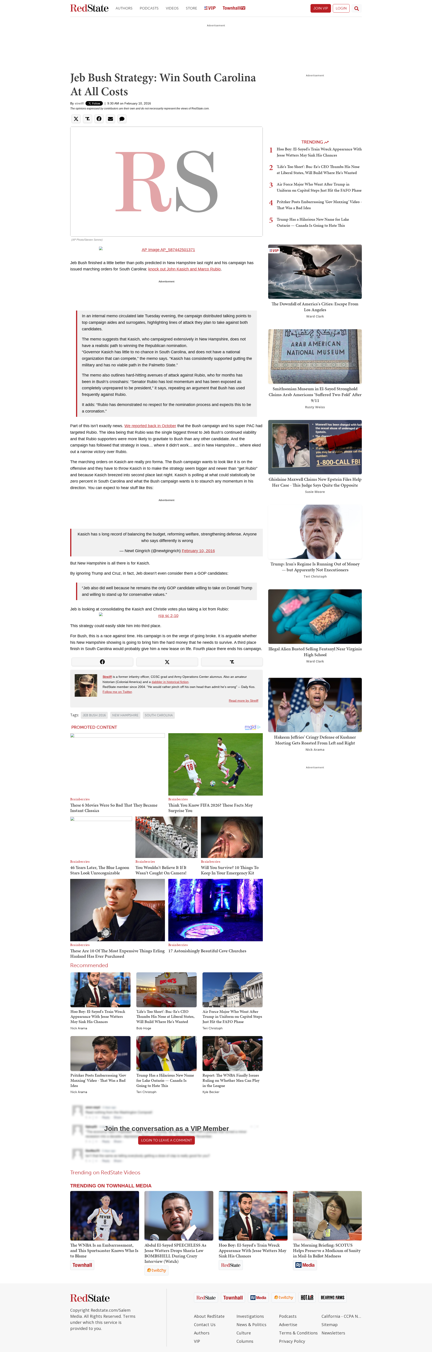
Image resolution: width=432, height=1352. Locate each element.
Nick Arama (78, 1028)
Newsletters (333, 1333)
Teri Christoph (212, 1028)
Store (191, 8)
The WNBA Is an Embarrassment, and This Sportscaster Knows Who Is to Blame (104, 1250)
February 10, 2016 (198, 551)
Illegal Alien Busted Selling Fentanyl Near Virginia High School (315, 652)
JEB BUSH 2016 (94, 715)
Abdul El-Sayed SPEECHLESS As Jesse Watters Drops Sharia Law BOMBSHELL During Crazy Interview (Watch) (175, 1253)
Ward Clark (315, 316)
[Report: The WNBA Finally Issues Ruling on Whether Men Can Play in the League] (232, 1053)
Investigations (250, 1316)
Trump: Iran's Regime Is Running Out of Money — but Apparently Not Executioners (315, 567)
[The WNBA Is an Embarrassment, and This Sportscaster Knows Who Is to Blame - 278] (104, 1216)
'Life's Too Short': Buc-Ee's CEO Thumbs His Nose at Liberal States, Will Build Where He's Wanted (165, 1016)
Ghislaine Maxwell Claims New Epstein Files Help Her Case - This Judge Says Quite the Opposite (315, 482)
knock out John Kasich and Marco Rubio (184, 269)
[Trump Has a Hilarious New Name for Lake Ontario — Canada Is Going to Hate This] (166, 1053)
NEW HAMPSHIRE (125, 715)
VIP (197, 1341)
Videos (172, 8)
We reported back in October (150, 426)
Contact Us (205, 1324)
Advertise (288, 1324)
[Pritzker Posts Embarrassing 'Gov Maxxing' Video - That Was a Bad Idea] (100, 1053)
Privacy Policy (292, 1341)
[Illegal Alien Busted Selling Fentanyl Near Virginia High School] (315, 616)
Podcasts (149, 8)
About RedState (209, 1316)
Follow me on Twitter (117, 692)
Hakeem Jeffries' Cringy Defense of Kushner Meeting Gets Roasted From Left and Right (315, 740)
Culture (243, 1333)
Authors (124, 8)
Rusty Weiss (315, 407)
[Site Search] (356, 8)
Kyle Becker (210, 1092)
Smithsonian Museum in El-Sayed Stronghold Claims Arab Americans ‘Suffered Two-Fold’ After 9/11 (315, 395)
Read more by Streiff (243, 700)
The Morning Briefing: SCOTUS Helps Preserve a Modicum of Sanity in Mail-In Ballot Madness (326, 1250)
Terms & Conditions (298, 1333)
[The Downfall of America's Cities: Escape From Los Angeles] (315, 271)
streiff (79, 103)
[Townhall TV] (234, 8)
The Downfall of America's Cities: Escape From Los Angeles (315, 307)
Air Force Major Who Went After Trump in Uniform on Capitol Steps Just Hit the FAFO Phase (232, 1016)
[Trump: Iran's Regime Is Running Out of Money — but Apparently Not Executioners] (315, 531)
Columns (244, 1341)
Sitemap (330, 1324)
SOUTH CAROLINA (159, 715)
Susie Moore (315, 492)
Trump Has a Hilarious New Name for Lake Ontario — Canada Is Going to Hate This (165, 1080)
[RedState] (89, 8)
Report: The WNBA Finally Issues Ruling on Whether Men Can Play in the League (230, 1080)
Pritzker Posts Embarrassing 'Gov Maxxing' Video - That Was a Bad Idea (98, 1080)
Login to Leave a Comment (166, 1140)
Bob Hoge (143, 1028)
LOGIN (341, 8)
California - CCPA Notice (342, 1316)
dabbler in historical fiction (170, 682)
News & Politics (251, 1324)
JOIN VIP (320, 8)
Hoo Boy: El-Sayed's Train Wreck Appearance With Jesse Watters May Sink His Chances (97, 1016)
